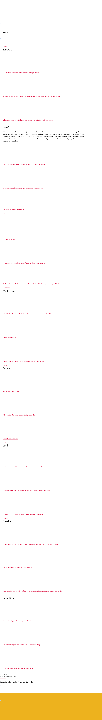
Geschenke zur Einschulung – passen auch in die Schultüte (23, 188)
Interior (6, 518)
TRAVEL (5, 46)
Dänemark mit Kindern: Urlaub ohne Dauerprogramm (21, 73)
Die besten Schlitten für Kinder (13, 209)
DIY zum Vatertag (9, 239)
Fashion (5, 365)
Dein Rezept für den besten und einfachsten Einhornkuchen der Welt (26, 491)
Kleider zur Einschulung (11, 391)
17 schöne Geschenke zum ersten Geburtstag (18, 668)
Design (5, 124)
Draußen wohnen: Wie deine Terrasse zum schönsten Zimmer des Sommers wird (30, 544)
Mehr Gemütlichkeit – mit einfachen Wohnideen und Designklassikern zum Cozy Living (32, 591)
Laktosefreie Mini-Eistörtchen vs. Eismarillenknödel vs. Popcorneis (26, 467)
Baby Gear (6, 594)
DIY (4, 213)
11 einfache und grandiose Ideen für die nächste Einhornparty (24, 263)
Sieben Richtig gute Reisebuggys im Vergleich (18, 621)
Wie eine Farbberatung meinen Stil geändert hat (19, 415)
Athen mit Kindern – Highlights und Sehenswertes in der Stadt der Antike (28, 120)
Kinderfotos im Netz (10, 338)
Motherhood (7, 287)
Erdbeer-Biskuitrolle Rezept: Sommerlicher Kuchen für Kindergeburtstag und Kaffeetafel (33, 284)
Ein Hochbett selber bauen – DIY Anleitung (17, 567)
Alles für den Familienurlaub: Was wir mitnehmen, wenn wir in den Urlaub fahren (30, 314)
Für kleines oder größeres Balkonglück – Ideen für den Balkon (24, 164)
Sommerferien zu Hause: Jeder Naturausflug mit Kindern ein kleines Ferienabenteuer (32, 96)
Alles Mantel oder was (10, 439)
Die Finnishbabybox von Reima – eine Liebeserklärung (21, 645)
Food (5, 442)
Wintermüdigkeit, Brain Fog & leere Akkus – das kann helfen (23, 361)
